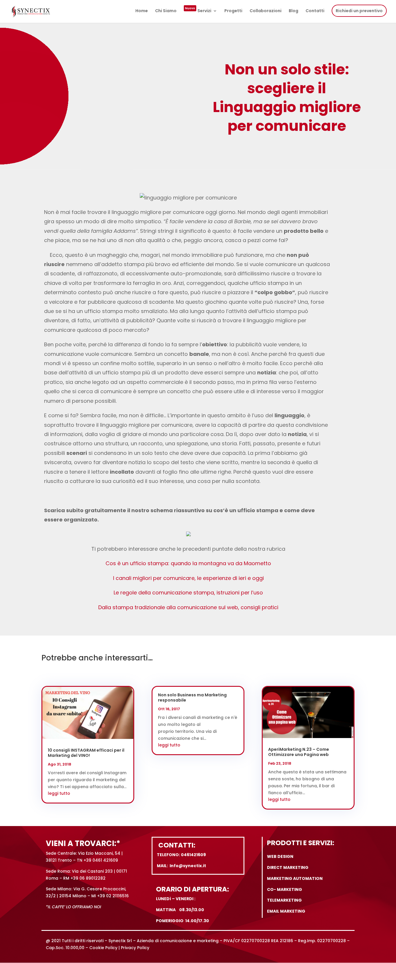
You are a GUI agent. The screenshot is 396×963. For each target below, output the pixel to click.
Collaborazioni (265, 11)
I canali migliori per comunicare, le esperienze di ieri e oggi (188, 578)
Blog (293, 11)
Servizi (198, 11)
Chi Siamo (166, 11)
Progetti (233, 11)
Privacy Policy (135, 948)
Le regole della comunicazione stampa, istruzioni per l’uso (188, 592)
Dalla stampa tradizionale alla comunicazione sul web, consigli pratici (188, 607)
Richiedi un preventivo (359, 11)
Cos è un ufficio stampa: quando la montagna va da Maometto (188, 563)
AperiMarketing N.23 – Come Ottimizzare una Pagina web (298, 751)
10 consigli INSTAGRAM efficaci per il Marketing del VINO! (86, 752)
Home (141, 11)
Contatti (315, 11)
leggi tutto (59, 793)
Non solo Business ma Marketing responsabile (192, 697)
